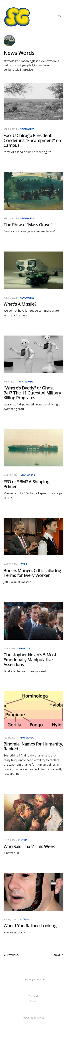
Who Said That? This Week (29, 846)
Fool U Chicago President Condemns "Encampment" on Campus (32, 140)
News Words (27, 129)
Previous (13, 955)
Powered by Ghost (33, 1017)
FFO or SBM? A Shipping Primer (26, 484)
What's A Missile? (20, 304)
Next (57, 955)
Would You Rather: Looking (30, 925)
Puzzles (23, 840)
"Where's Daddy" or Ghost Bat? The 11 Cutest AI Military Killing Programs (32, 392)
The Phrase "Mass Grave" (28, 224)
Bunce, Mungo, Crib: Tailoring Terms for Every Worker (32, 572)
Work (24, 564)
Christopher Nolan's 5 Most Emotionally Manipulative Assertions (30, 659)
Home (33, 1001)
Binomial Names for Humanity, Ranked (33, 746)
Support (33, 996)
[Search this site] (59, 15)
